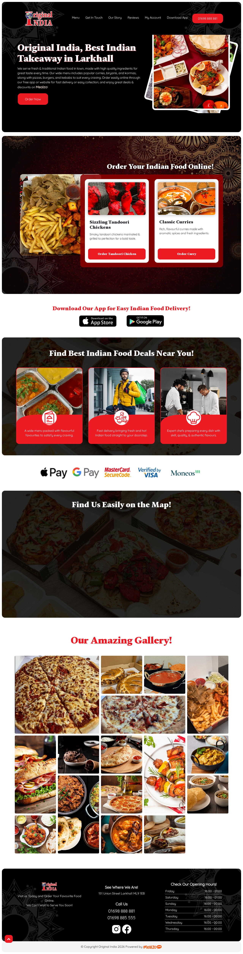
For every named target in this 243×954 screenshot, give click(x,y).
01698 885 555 (121, 917)
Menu (76, 17)
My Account (153, 17)
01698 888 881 (207, 18)
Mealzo (41, 87)
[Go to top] (9, 939)
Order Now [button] (33, 99)
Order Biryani (186, 254)
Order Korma (116, 254)
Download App (177, 17)
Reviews (133, 17)
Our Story (115, 17)
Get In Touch (94, 17)
